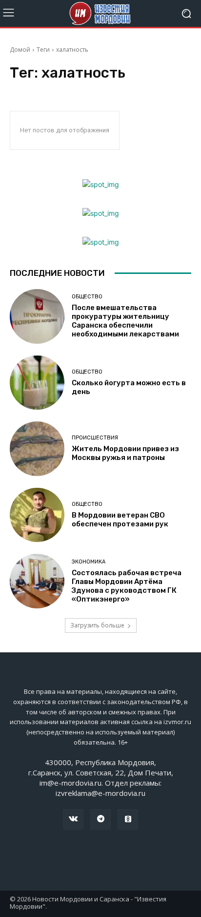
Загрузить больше (97, 625)
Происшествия (95, 437)
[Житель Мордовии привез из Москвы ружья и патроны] (37, 448)
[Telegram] (100, 819)
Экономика (88, 561)
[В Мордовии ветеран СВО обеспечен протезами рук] (37, 515)
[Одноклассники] (128, 819)
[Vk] (73, 819)
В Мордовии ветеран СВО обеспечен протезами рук (120, 519)
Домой (20, 49)
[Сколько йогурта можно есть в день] (37, 382)
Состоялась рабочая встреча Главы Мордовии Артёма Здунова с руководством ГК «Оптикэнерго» (126, 586)
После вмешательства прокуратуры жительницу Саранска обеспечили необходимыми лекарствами (125, 320)
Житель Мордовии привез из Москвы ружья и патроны (125, 453)
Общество (87, 296)
